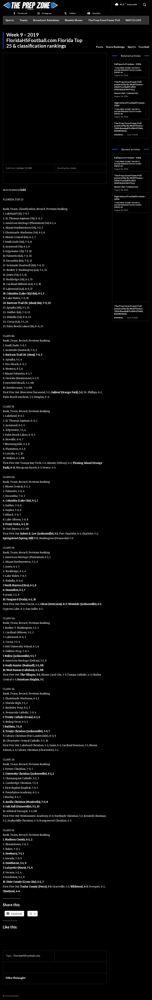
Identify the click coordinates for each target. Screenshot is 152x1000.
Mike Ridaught (16, 977)
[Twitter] (65, 13)
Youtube (96, 13)
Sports (132, 46)
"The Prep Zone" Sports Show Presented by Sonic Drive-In (128, 70)
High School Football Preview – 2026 (130, 104)
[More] (44, 178)
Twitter (72, 13)
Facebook (22, 13)
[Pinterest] (26, 178)
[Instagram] (38, 13)
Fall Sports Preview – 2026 (127, 64)
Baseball (118, 134)
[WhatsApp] (35, 178)
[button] (144, 4)
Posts (99, 46)
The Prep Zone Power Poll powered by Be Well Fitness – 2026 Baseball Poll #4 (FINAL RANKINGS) (129, 127)
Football (144, 46)
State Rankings (115, 46)
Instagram (47, 13)
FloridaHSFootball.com (27, 955)
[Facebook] (14, 13)
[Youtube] (88, 13)
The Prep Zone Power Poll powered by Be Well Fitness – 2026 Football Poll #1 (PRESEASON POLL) (129, 85)
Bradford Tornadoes (126, 93)
